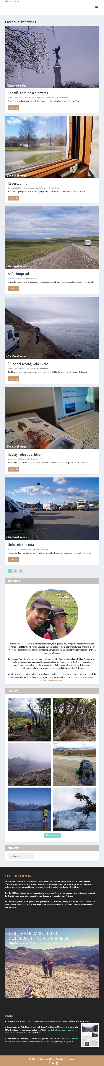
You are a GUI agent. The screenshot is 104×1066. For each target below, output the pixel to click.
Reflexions (27, 98)
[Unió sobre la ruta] (52, 508)
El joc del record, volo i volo (28, 363)
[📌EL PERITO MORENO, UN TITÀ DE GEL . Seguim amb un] (74, 809)
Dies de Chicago (23, 188)
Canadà (20, 98)
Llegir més (13, 108)
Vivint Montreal (49, 98)
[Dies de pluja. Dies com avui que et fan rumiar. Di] (29, 764)
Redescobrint (17, 183)
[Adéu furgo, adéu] (52, 237)
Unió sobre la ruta (21, 544)
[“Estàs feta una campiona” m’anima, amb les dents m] (29, 720)
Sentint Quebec (37, 98)
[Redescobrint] (52, 147)
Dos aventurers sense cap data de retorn (53, 1021)
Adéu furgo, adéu (20, 273)
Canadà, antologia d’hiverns (28, 92)
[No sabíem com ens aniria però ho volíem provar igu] (74, 764)
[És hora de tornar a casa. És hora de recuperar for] (29, 809)
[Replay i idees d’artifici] (52, 418)
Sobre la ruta (30, 369)
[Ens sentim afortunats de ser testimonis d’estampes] (74, 720)
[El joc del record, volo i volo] (52, 328)
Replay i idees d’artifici (24, 454)
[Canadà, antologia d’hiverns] (52, 57)
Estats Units (34, 188)
